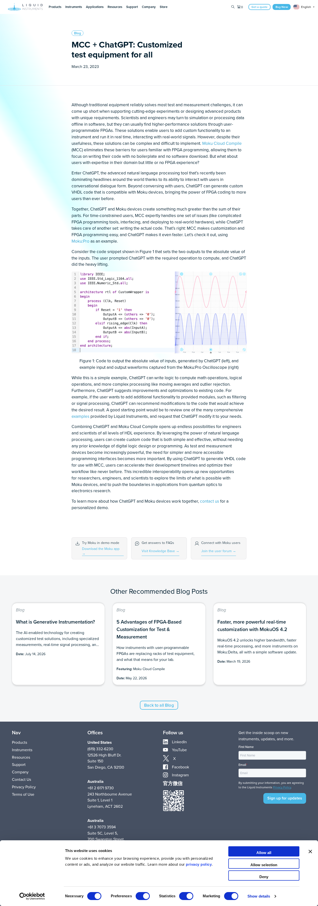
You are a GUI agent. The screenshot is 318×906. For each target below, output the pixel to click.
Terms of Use (23, 794)
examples (80, 416)
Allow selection (264, 865)
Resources (21, 757)
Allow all (264, 853)
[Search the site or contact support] (233, 7)
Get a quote (259, 7)
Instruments (22, 749)
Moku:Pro (80, 241)
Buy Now (282, 7)
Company (20, 772)
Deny (263, 877)
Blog (77, 33)
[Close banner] (310, 851)
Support (19, 764)
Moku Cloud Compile (222, 143)
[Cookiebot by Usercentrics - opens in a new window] (32, 896)
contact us (209, 501)
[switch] (143, 896)
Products (19, 742)
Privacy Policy (24, 787)
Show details (258, 896)
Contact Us (21, 779)
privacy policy (199, 864)
